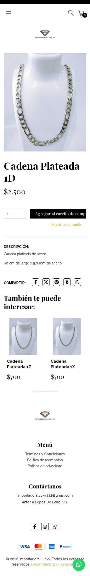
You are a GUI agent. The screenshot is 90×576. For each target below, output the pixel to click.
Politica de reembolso (45, 460)
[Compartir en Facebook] (35, 282)
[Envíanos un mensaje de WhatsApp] (78, 565)
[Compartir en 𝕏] (46, 282)
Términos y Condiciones (45, 454)
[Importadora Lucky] (45, 33)
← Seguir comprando (64, 224)
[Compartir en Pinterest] (56, 282)
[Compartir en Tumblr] (67, 282)
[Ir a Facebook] (34, 526)
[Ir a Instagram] (45, 526)
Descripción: (16, 247)
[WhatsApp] (55, 526)
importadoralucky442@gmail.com (45, 495)
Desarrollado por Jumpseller (54, 564)
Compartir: (15, 283)
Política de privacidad (45, 466)
